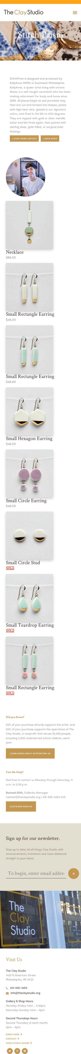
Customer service (21, 806)
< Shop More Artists (24, 138)
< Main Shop (50, 138)
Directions (12, 1034)
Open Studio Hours (17, 1043)
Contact (11, 1038)
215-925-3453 (18, 988)
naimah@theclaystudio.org (23, 797)
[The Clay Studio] (22, 12)
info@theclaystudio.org (25, 993)
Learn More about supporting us (30, 753)
